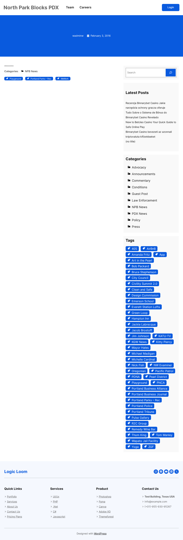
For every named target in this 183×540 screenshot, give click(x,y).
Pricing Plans (14, 516)
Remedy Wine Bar (143, 429)
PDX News (139, 213)
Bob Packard (140, 266)
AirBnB (151, 248)
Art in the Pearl (142, 260)
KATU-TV (165, 336)
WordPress (100, 533)
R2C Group (139, 423)
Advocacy (139, 167)
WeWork (65, 78)
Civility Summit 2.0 (144, 283)
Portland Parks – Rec (41, 78)
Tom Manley (164, 435)
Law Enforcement (144, 200)
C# (54, 511)
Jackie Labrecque (144, 324)
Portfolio (12, 496)
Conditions (139, 187)
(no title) (130, 141)
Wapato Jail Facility (145, 441)
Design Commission (145, 295)
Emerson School (143, 301)
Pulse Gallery (140, 417)
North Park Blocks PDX (31, 7)
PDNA (136, 377)
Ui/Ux (56, 496)
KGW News (139, 342)
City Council (140, 278)
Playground (15, 78)
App (162, 254)
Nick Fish (138, 365)
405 (134, 248)
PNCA (161, 382)
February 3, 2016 (101, 35)
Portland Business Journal (149, 394)
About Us (12, 506)
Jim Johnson (140, 336)
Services (12, 501)
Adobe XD (105, 511)
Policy (136, 220)
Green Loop (140, 313)
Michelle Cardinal (143, 359)
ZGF (151, 447)
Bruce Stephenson (144, 272)
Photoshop (105, 496)
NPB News (31, 71)
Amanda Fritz (141, 254)
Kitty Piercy (164, 342)
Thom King (139, 435)
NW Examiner (163, 365)
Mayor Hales (140, 347)
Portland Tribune (143, 412)
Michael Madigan (143, 353)
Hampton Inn (140, 318)
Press (136, 226)
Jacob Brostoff (142, 330)
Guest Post (140, 194)
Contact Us (13, 511)
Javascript (59, 516)
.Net (55, 506)
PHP (55, 501)
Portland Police (142, 406)
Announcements (143, 174)
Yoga (135, 447)
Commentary (141, 180)
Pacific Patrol (164, 371)
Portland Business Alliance (149, 388)
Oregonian (139, 371)
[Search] (171, 72)
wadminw (77, 35)
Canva (102, 506)
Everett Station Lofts (146, 307)
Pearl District (158, 377)
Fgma (102, 501)
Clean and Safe (142, 289)
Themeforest (106, 516)
